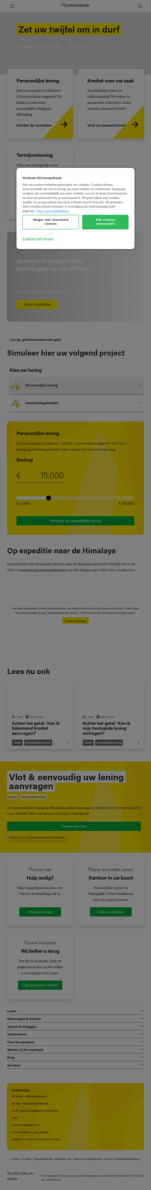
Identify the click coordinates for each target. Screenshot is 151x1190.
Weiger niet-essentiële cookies (51, 222)
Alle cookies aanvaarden (105, 222)
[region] (75, 208)
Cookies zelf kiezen (38, 239)
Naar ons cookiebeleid (52, 210)
